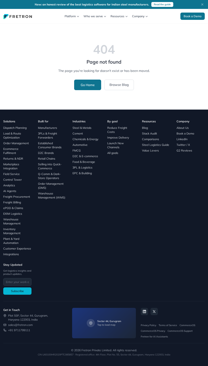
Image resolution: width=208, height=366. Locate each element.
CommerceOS (187, 325)
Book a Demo (193, 16)
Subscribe (17, 291)
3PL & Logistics (82, 167)
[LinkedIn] (144, 311)
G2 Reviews (184, 150)
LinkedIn (182, 139)
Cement (78, 133)
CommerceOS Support (180, 330)
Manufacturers (47, 128)
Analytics (9, 185)
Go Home (88, 85)
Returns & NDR (13, 158)
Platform (70, 16)
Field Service (11, 174)
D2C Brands (46, 153)
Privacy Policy (148, 325)
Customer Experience (17, 248)
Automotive (80, 145)
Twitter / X (183, 145)
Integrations (11, 254)
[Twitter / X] (154, 311)
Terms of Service (168, 325)
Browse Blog (119, 85)
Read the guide (162, 4)
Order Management (16, 143)
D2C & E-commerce (85, 156)
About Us (183, 128)
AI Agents (9, 191)
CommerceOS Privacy (153, 330)
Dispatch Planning (15, 128)
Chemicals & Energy (85, 139)
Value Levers (150, 150)
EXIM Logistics (12, 214)
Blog (145, 128)
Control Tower (12, 179)
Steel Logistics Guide (155, 145)
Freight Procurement (16, 196)
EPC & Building (82, 173)
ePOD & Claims (13, 208)
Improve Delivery (118, 137)
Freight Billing (12, 202)
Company (138, 16)
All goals (112, 153)
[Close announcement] (202, 4)
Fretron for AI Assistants (154, 336)
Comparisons (150, 139)
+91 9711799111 (19, 330)
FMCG (77, 150)
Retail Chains (46, 158)
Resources (117, 16)
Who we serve (93, 16)
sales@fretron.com (20, 325)
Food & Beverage (84, 162)
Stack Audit (149, 133)
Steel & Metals (82, 128)
